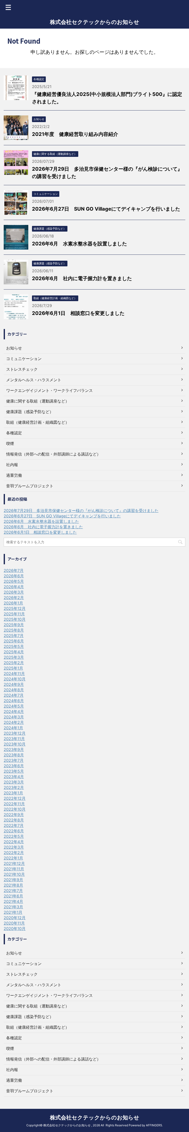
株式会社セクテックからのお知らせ (94, 22)
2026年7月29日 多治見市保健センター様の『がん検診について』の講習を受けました (81, 510)
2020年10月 (15, 928)
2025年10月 (15, 619)
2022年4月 (14, 841)
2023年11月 (14, 738)
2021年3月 (13, 906)
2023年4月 (14, 776)
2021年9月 (13, 879)
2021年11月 (14, 868)
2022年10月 (15, 809)
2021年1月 (13, 912)
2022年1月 (13, 858)
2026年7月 (14, 570)
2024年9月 (14, 684)
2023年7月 (14, 760)
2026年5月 (14, 581)
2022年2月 (14, 852)
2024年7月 (14, 695)
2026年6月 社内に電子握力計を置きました (82, 278)
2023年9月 (14, 749)
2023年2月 (14, 787)
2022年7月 (14, 825)
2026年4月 (14, 586)
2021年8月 (13, 885)
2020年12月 (15, 917)
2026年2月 (14, 597)
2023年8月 (14, 754)
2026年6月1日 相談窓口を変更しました (78, 313)
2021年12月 (14, 863)
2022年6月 (14, 830)
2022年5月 (14, 836)
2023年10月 (15, 744)
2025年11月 (14, 613)
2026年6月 (14, 575)
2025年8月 (14, 630)
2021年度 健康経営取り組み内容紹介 (75, 134)
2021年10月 (14, 874)
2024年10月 (15, 678)
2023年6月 (14, 765)
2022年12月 (15, 798)
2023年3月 (14, 782)
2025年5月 (14, 646)
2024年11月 (14, 673)
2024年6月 (14, 700)
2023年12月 (15, 733)
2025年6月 (14, 641)
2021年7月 (13, 890)
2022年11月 (14, 803)
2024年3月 (14, 716)
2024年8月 (14, 689)
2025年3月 (14, 657)
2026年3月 (14, 592)
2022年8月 (14, 820)
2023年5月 (14, 771)
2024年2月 (14, 722)
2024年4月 (14, 711)
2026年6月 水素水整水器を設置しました (79, 244)
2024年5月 (14, 706)
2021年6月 (13, 896)
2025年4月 (14, 651)
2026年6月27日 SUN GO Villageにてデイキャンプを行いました (106, 209)
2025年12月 (15, 608)
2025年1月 (13, 668)
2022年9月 (14, 814)
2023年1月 (13, 792)
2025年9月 (14, 624)
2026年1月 (13, 603)
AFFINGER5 (154, 1125)
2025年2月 (14, 662)
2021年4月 (13, 901)
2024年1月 (13, 727)
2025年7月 (14, 635)
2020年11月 (14, 923)
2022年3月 (14, 847)
